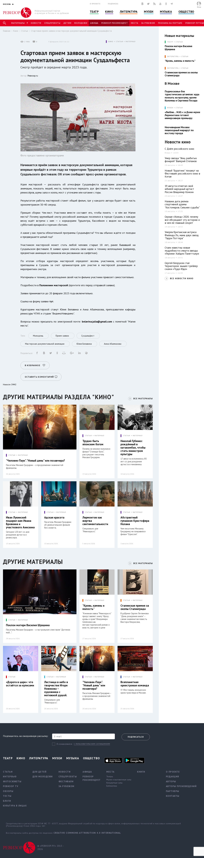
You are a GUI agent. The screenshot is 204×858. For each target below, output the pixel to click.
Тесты (7, 796)
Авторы (171, 781)
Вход (199, 7)
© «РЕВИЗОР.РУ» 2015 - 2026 (50, 847)
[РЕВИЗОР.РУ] (17, 12)
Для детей (40, 771)
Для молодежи (43, 776)
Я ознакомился (64, 744)
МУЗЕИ (170, 108)
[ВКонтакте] (142, 4)
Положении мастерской (53, 285)
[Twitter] (148, 4)
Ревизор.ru (33, 75)
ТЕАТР (170, 42)
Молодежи (80, 23)
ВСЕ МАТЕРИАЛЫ (143, 398)
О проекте (95, 4)
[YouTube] (160, 4)
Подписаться (136, 737)
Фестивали (66, 781)
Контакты (172, 796)
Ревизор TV (10, 786)
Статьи (24, 30)
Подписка (113, 4)
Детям (67, 23)
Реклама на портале (170, 23)
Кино (109, 12)
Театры (109, 776)
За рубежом (148, 23)
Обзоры (8, 791)
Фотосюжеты (12, 781)
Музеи (148, 12)
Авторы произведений (181, 786)
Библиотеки (111, 786)
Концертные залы (114, 782)
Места (134, 23)
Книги (141, 771)
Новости (36, 23)
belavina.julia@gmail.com (97, 321)
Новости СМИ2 (9, 384)
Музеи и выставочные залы (118, 779)
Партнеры (172, 791)
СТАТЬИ (119, 42)
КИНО (110, 42)
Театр (94, 12)
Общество (186, 12)
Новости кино (178, 142)
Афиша (94, 23)
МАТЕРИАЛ (130, 42)
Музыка (166, 12)
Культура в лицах (15, 805)
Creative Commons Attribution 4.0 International (87, 832)
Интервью (10, 776)
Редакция (172, 776)
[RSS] (154, 4)
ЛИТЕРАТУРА (173, 57)
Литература (129, 12)
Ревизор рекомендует (114, 23)
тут (51, 301)
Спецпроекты (52, 23)
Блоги (7, 800)
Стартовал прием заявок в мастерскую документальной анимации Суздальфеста (71, 30)
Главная (6, 30)
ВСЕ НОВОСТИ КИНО (181, 278)
